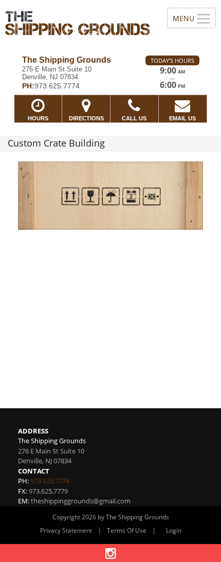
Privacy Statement (66, 530)
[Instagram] (110, 553)
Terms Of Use (126, 530)
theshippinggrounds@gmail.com (81, 500)
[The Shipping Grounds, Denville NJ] (78, 24)
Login (173, 530)
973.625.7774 (49, 480)
